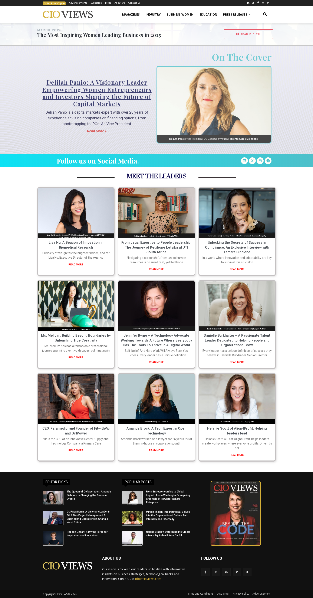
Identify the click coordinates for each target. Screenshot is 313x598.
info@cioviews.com (148, 579)
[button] (265, 14)
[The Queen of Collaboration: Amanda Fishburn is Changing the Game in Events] (53, 498)
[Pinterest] (267, 3)
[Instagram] (262, 3)
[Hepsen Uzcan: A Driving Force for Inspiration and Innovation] (53, 538)
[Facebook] (258, 3)
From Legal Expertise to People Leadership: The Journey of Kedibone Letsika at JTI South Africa (156, 247)
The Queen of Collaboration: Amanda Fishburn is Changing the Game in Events (89, 495)
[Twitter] (253, 3)
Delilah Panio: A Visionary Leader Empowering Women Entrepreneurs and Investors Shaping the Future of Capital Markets (97, 93)
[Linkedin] (244, 160)
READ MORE (76, 264)
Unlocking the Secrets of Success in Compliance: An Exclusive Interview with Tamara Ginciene (237, 247)
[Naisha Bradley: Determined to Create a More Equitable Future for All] (132, 538)
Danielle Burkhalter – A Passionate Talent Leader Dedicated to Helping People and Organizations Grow (237, 340)
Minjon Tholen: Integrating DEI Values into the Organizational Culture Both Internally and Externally (168, 515)
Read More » (97, 131)
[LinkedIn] (248, 3)
